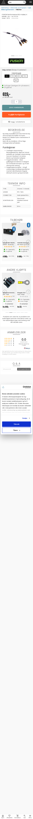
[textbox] (9, 369)
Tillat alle (16, 424)
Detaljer (24, 418)
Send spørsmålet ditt (24, 369)
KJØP (16, 108)
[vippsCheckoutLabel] (16, 115)
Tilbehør (19, 10)
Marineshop (5, 8)
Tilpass (15, 430)
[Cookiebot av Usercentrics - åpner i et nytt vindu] (23, 387)
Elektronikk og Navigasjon (18, 8)
